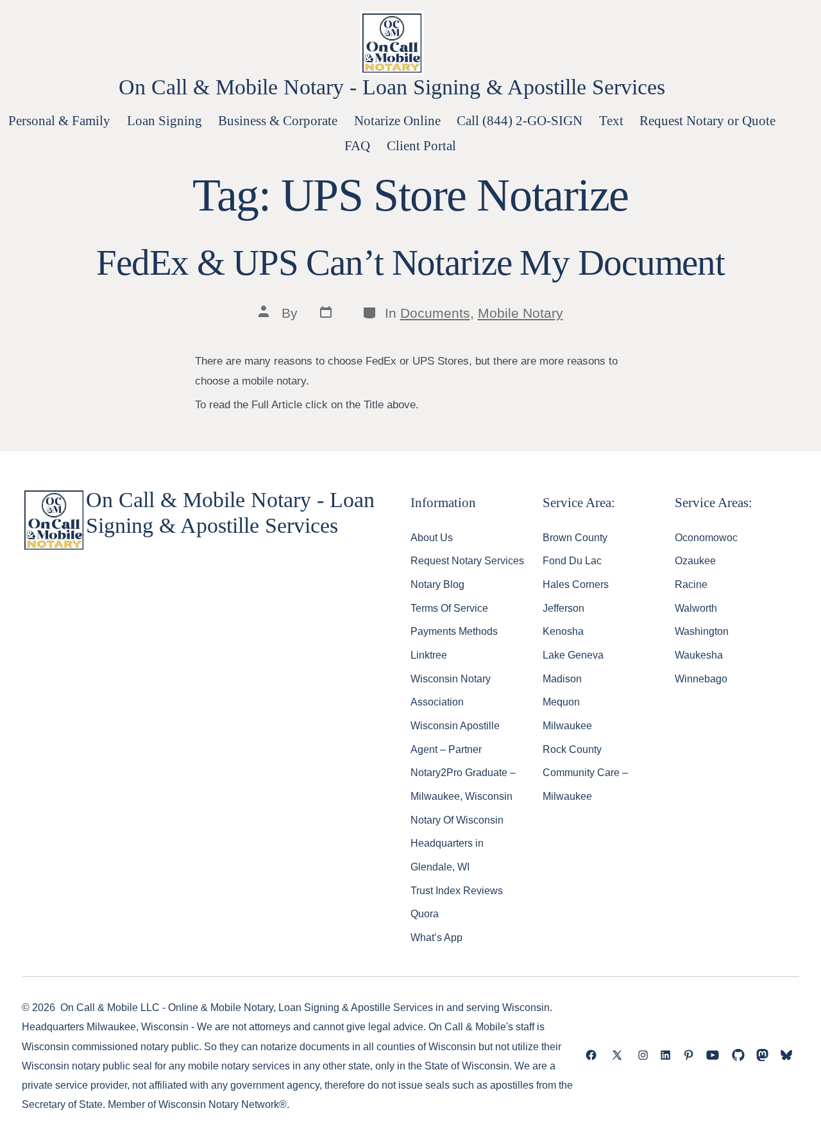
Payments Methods (454, 631)
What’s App (436, 937)
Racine (691, 584)
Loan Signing (164, 120)
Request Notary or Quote (707, 120)
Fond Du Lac (572, 560)
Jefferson (563, 608)
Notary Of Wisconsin (457, 820)
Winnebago (701, 678)
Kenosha (563, 631)
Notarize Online (397, 120)
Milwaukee (567, 725)
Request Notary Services (467, 560)
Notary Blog (437, 584)
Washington (702, 631)
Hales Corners (576, 584)
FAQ (357, 145)
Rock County (572, 749)
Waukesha (699, 655)
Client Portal (421, 145)
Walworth (696, 608)
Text (611, 120)
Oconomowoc (706, 537)
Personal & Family (59, 120)
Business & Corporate (277, 120)
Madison (562, 678)
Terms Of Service (449, 608)
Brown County (575, 537)
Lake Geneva (573, 655)
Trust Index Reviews (456, 890)
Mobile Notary (520, 313)
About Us (431, 537)
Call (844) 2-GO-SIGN (519, 120)
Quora (424, 913)
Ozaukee (695, 560)
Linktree (428, 655)
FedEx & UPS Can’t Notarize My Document (410, 262)
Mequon (561, 701)
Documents (435, 313)
